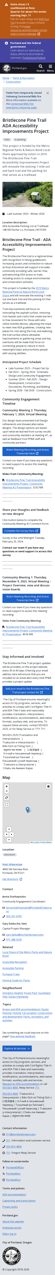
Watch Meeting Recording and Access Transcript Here (27, 451)
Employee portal (11, 1227)
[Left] (6, 834)
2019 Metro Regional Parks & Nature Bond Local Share (25, 291)
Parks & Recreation (24, 78)
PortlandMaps (46, 842)
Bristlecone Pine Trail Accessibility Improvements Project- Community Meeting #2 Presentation (23, 483)
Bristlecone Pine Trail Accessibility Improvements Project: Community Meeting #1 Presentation (27, 630)
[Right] (11, 834)
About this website (13, 1221)
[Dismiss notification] (48, 93)
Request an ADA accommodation (21, 1084)
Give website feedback (22, 1036)
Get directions (10, 879)
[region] (27, 813)
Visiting (17, 1013)
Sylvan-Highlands (18, 996)
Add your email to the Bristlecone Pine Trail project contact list (27, 690)
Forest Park (30, 993)
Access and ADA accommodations (21, 1009)
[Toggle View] (48, 786)
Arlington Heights (12, 993)
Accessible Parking (13, 968)
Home (5, 78)
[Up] (9, 829)
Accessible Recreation (14, 962)
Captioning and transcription (19, 1200)
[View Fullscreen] (6, 804)
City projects (29, 1013)
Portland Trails (11, 974)
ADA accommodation (14, 1194)
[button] (40, 68)
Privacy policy (10, 1207)
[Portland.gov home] (14, 68)
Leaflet (36, 842)
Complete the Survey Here (19, 530)
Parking (6, 1013)
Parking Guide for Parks (16, 980)
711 (37, 1087)
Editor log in (9, 1234)
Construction (13, 81)
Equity (44, 1009)
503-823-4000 (10, 1087)
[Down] (9, 839)
